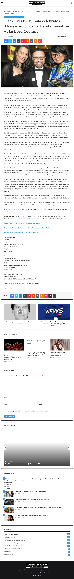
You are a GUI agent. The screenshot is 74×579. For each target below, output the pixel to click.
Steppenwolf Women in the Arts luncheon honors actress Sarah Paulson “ (28, 228)
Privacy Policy (38, 573)
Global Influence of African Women (15, 546)
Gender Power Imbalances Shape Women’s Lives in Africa (33, 515)
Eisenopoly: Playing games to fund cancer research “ (21, 232)
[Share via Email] (50, 296)
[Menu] (2, 4)
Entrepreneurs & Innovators (13, 548)
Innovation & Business (11, 534)
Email (6, 404)
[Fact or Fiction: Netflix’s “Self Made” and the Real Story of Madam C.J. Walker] (37, 344)
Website (40, 404)
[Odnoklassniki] (35, 41)
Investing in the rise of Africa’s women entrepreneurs (31, 491)
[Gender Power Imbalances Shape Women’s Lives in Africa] (9, 518)
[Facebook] (6, 41)
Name (6, 397)
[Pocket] (40, 41)
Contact (50, 573)
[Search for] (72, 4)
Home (7, 11)
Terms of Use (29, 573)
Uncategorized (9, 554)
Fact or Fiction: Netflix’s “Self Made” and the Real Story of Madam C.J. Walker (36, 353)
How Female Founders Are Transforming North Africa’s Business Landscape (38, 479)
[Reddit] (27, 41)
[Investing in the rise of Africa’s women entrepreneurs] (9, 494)
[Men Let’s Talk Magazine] (37, 3)
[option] (37, 448)
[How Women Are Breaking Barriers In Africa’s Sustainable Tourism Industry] (9, 510)
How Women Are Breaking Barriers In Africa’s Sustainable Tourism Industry (38, 507)
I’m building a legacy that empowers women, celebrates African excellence (59, 353)
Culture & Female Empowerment (14, 543)
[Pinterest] (23, 41)
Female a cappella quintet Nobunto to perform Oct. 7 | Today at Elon (12, 357)
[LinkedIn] (14, 41)
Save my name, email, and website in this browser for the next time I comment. (27, 411)
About (45, 573)
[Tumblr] (18, 41)
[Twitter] (10, 41)
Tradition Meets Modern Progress (19, 11)
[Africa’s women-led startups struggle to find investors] (9, 502)
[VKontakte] (31, 41)
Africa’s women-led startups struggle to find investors (32, 499)
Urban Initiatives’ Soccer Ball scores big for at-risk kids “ (22, 223)
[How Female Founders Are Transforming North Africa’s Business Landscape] (9, 483)
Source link (8, 288)
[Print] (54, 296)
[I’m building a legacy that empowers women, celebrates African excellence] (60, 344)
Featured (8, 551)
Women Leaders (10, 537)
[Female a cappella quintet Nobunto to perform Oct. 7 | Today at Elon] (14, 346)
